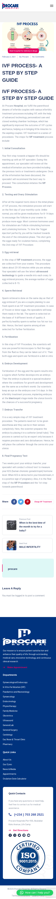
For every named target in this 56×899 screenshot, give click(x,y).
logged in (19, 595)
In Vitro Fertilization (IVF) (14, 687)
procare (25, 57)
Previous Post (24, 519)
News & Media (9, 769)
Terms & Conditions (22, 896)
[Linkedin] (24, 835)
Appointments (9, 774)
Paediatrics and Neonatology (16, 692)
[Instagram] (14, 835)
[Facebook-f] (10, 835)
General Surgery (10, 730)
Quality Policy (38, 896)
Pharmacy (7, 744)
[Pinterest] (27, 502)
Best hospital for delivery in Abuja (23, 51)
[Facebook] (14, 502)
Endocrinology (9, 701)
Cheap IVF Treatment (43, 502)
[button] (35, 893)
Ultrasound (8, 720)
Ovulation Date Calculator (14, 779)
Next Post (23, 543)
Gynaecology (9, 696)
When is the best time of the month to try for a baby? (32, 527)
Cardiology (7, 735)
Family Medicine (10, 711)
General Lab (8, 725)
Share (5, 501)
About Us (7, 760)
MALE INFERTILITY (29, 547)
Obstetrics (8, 716)
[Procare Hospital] (10, 5)
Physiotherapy (9, 706)
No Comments (38, 57)
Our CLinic (7, 764)
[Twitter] (21, 502)
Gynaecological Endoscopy (15, 682)
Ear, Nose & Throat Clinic (14, 739)
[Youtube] (28, 835)
